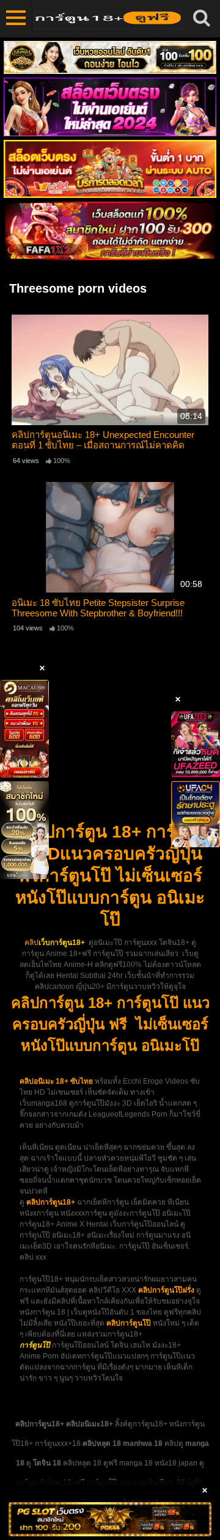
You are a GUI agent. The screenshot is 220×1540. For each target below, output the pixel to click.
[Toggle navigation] (16, 18)
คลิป (31, 942)
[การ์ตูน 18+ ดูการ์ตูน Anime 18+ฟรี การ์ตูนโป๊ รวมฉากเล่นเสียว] (107, 18)
